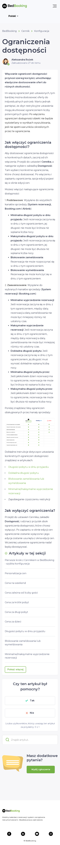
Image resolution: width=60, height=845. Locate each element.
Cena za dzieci (13, 621)
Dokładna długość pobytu (23, 473)
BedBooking (9, 31)
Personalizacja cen (15, 573)
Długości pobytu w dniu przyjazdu (28, 467)
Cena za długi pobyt (16, 612)
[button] (55, 6)
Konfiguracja (41, 31)
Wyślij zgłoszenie (40, 769)
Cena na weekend (15, 583)
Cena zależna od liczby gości (21, 592)
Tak (32, 700)
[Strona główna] (14, 6)
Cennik (25, 31)
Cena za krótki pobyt (17, 602)
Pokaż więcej (15, 669)
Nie (32, 712)
